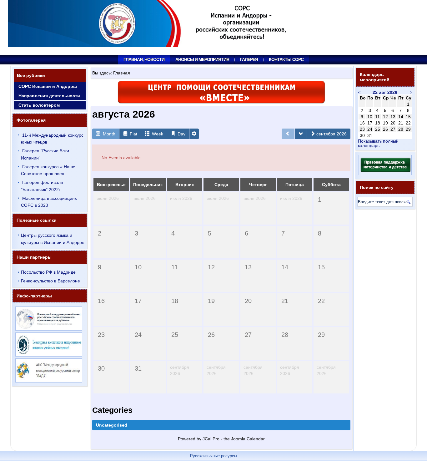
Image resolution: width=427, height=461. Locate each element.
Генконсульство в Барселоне (50, 280)
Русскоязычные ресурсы (213, 455)
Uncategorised (111, 425)
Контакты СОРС (286, 59)
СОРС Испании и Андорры (47, 86)
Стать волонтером (39, 105)
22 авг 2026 (385, 92)
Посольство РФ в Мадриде (48, 272)
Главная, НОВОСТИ (143, 59)
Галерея (249, 59)
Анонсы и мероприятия (202, 59)
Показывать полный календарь (378, 143)
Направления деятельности (49, 95)
